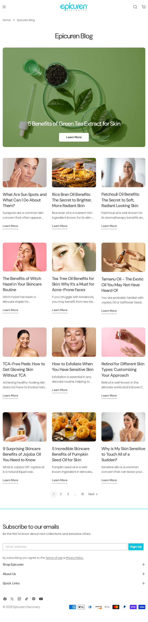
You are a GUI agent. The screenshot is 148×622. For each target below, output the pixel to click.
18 (82, 494)
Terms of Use (54, 558)
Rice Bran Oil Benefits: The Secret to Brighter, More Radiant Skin (72, 200)
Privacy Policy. (74, 558)
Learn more (10, 226)
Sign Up (136, 547)
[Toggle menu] (4, 6)
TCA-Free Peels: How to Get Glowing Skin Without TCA (24, 369)
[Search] (135, 6)
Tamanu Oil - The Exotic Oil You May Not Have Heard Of (122, 284)
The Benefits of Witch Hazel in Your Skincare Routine (22, 284)
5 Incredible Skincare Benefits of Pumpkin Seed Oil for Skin (70, 454)
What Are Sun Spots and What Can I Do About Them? (25, 200)
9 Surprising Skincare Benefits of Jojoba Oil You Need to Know (22, 454)
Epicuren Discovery (26, 607)
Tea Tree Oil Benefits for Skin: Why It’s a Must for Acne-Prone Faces (73, 284)
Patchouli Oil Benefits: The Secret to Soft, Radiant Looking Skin (120, 199)
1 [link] (53, 494)
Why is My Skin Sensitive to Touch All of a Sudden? (123, 454)
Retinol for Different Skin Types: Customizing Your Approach (122, 369)
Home (7, 20)
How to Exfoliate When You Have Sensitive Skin (72, 366)
